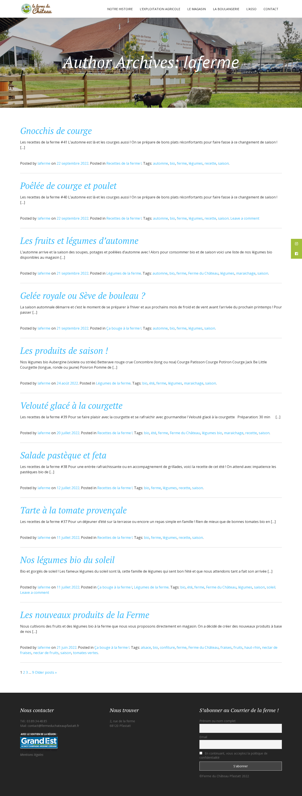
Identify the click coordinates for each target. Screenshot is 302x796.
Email (203, 737)
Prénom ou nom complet (217, 721)
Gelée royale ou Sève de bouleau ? (82, 295)
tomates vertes (85, 652)
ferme (182, 163)
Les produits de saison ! (64, 350)
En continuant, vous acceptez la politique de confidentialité (233, 755)
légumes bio (212, 432)
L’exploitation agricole (160, 9)
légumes (196, 163)
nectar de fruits (46, 652)
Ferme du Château (203, 273)
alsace (146, 647)
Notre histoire (120, 9)
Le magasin (196, 9)
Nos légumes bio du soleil (67, 560)
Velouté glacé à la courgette (71, 405)
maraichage (246, 273)
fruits (238, 647)
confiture (167, 647)
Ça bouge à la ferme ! (123, 328)
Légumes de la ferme (123, 273)
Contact (271, 9)
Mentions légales (31, 755)
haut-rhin (252, 647)
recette (210, 163)
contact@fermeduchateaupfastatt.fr (53, 726)
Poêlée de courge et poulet (68, 185)
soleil (271, 587)
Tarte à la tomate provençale (73, 510)
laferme (44, 163)
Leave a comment (244, 218)
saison (223, 163)
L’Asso (251, 9)
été (152, 383)
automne (160, 163)
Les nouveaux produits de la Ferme (84, 615)
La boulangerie (226, 9)
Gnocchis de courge (56, 130)
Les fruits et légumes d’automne (79, 240)
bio (172, 163)
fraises (226, 647)
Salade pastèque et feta (63, 455)
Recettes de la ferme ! (123, 163)
